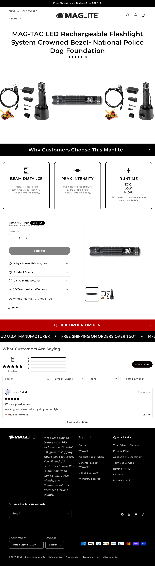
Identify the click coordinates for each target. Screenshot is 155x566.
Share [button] (15, 307)
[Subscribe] (67, 514)
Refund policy (55, 557)
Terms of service (91, 557)
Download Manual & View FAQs (30, 298)
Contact (83, 445)
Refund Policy (121, 468)
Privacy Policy (122, 451)
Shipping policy (110, 557)
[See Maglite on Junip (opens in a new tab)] (85, 422)
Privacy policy (73, 557)
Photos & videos (135, 378)
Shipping (13, 225)
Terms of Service (123, 462)
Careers (118, 474)
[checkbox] (136, 379)
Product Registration (91, 456)
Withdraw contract (90, 478)
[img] (23, 392)
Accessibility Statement (127, 456)
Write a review (142, 364)
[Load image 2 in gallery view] (107, 294)
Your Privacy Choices (126, 445)
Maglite (21, 557)
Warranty (84, 451)
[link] (77, 57)
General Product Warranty (88, 465)
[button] (13, 11)
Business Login (122, 480)
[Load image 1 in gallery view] (92, 294)
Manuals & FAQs (88, 472)
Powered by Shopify (35, 557)
